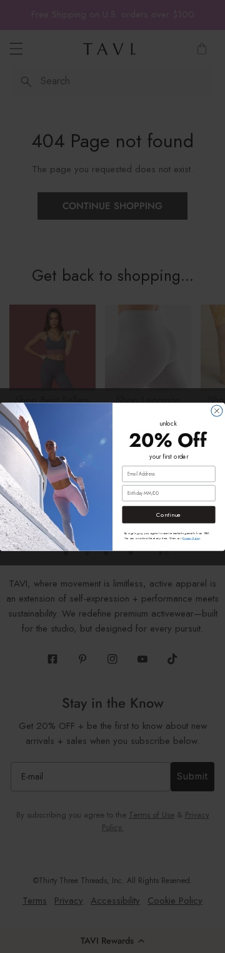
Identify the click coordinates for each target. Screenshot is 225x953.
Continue (168, 515)
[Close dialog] (216, 410)
